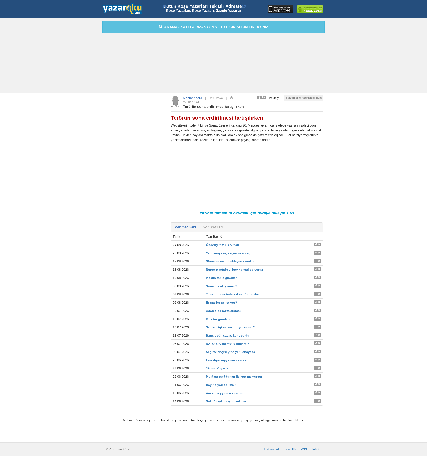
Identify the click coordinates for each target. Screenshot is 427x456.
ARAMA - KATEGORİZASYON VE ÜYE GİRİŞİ (215, 27)
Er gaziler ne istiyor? (221, 302)
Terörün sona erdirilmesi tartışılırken (213, 107)
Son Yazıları (213, 227)
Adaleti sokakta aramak (223, 311)
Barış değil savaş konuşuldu (227, 335)
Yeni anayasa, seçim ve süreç (228, 253)
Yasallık (290, 449)
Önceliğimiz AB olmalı (222, 245)
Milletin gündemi (218, 319)
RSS (304, 449)
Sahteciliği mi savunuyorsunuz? (230, 327)
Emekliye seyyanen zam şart (227, 360)
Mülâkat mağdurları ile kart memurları (234, 376)
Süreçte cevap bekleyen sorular (230, 261)
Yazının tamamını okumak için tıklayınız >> (246, 213)
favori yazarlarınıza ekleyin (305, 97)
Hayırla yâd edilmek (221, 385)
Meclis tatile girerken (222, 278)
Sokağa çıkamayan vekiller (226, 401)
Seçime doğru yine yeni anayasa (230, 352)
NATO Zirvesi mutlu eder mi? (227, 343)
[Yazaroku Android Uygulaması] (310, 9)
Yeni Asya (216, 98)
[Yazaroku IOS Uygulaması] (280, 9)
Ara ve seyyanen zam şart (225, 393)
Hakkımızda (272, 449)
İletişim (316, 449)
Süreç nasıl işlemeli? (221, 286)
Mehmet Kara (192, 98)
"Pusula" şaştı (217, 368)
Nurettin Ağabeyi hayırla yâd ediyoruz (234, 269)
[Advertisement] (82, 88)
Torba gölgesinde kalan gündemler (232, 294)
